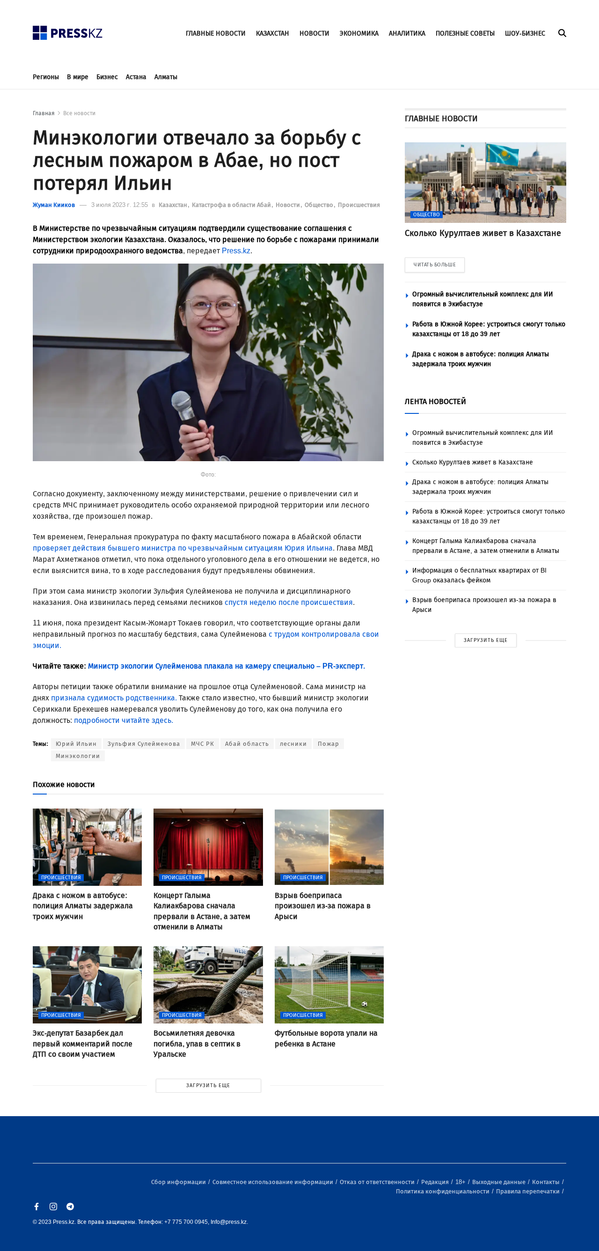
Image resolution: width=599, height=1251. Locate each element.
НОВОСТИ (314, 33)
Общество (320, 204)
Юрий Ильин (76, 743)
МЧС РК (202, 743)
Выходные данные (499, 1181)
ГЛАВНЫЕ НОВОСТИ (216, 33)
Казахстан (174, 204)
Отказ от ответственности (378, 1181)
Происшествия (359, 204)
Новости (288, 204)
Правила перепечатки (528, 1191)
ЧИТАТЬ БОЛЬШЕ (435, 265)
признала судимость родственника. (115, 697)
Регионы (46, 77)
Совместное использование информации (273, 1181)
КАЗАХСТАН (272, 33)
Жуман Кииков (54, 204)
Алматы (165, 77)
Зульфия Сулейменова (144, 743)
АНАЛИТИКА (407, 33)
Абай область (247, 743)
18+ (461, 1181)
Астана (136, 77)
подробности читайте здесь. (123, 720)
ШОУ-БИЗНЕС (525, 33)
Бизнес (107, 77)
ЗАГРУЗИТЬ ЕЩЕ (208, 1085)
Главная (44, 113)
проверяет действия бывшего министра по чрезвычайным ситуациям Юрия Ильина (183, 548)
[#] (68, 30)
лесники (293, 743)
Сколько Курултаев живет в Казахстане (472, 462)
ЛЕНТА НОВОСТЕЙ (435, 401)
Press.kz (236, 250)
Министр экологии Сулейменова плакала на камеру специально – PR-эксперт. (226, 666)
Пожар (328, 743)
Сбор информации (179, 1181)
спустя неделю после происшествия (289, 602)
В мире (77, 77)
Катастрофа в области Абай (232, 204)
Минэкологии (78, 755)
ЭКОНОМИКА (359, 33)
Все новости (79, 113)
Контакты (546, 1181)
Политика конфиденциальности (443, 1191)
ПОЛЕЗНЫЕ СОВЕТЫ (465, 33)
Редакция (435, 1181)
